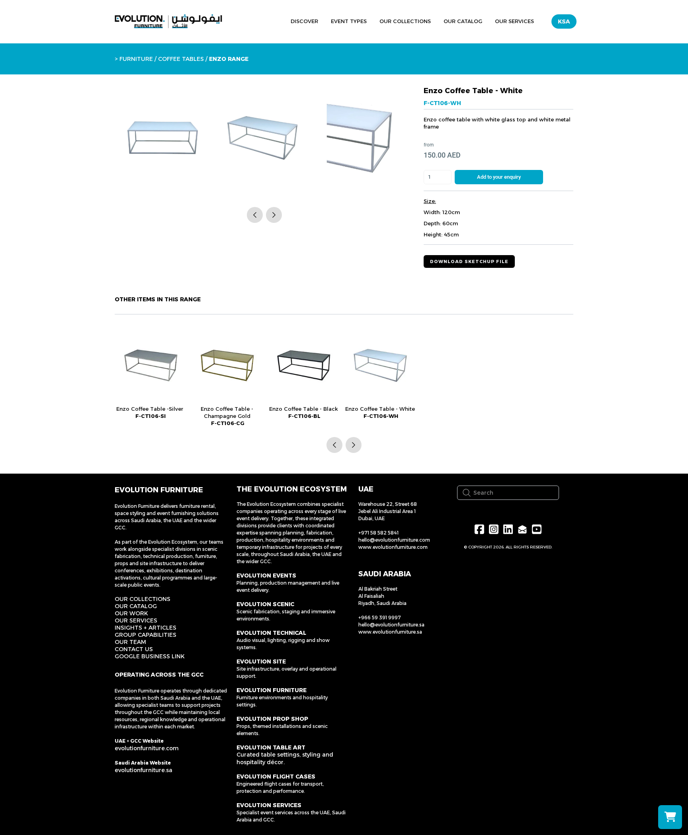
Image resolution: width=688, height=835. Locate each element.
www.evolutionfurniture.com (393, 547)
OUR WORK (131, 613)
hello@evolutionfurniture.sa (391, 625)
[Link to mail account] (522, 529)
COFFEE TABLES (181, 58)
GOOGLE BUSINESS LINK (150, 656)
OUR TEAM (130, 642)
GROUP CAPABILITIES (145, 634)
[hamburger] (247, 20)
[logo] (168, 21)
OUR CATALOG (136, 606)
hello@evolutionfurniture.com (394, 540)
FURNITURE (136, 58)
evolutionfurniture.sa (143, 770)
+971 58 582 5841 (378, 533)
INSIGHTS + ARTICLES (145, 627)
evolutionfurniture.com (147, 748)
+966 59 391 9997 (379, 617)
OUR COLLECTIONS (142, 599)
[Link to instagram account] (493, 529)
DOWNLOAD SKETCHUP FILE (469, 261)
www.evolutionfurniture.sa (390, 632)
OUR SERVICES (136, 620)
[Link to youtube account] (536, 529)
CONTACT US (134, 649)
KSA (564, 21)
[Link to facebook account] (479, 529)
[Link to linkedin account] (508, 529)
